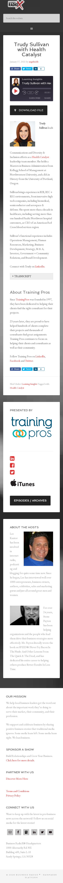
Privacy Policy (13, 795)
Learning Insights (29, 383)
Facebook (15, 361)
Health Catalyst (40, 157)
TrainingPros (22, 299)
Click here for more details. (20, 760)
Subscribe (34, 98)
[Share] (35, 68)
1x (30, 92)
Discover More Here (17, 778)
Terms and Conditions (17, 791)
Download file (31, 110)
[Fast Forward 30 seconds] (36, 92)
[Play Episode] (15, 91)
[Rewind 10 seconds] (24, 92)
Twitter (29, 361)
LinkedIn (39, 266)
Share (47, 98)
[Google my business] (26, 832)
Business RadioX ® (31, 5)
